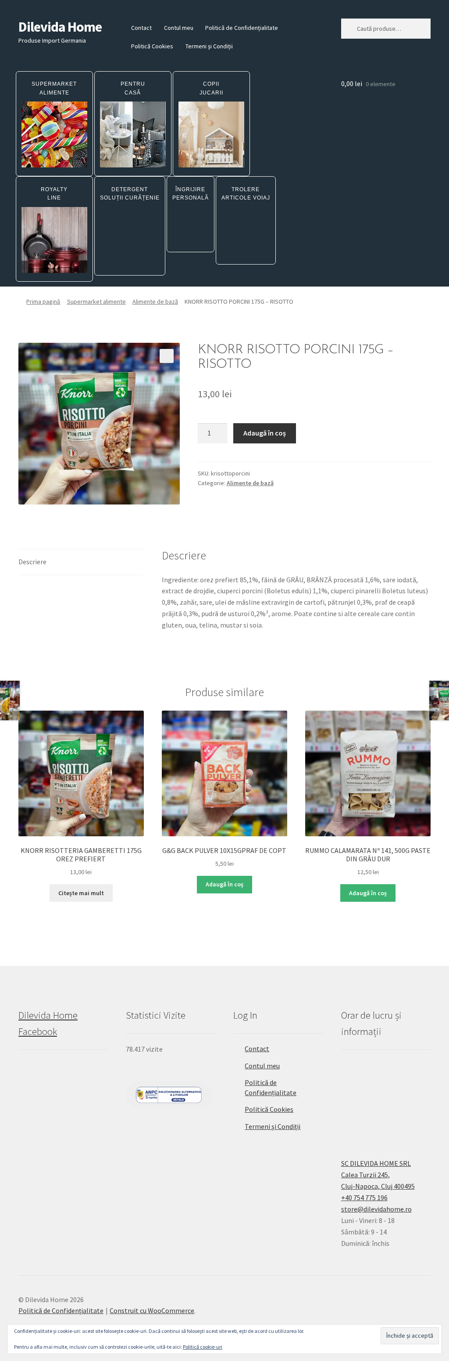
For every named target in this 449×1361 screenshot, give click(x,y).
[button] (167, 356)
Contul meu (178, 28)
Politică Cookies (152, 46)
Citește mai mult (81, 893)
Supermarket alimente (96, 301)
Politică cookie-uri (202, 1346)
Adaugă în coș (264, 432)
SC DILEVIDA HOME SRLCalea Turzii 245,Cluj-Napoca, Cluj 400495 (378, 1174)
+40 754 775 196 (364, 1197)
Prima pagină (43, 301)
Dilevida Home (60, 27)
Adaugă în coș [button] (224, 884)
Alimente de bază (155, 301)
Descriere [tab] (32, 561)
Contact (141, 28)
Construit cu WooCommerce (152, 1310)
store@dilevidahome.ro (376, 1209)
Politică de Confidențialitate (241, 28)
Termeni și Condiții (209, 46)
